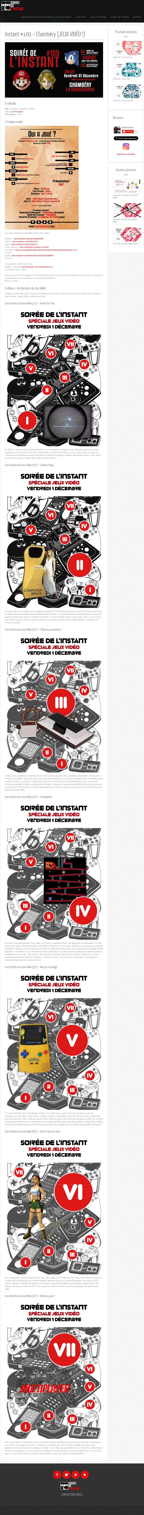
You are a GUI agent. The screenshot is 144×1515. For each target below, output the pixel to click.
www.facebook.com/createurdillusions (37, 267)
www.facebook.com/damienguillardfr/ (28, 239)
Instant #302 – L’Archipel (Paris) (121, 79)
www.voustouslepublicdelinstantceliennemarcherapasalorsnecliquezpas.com (46, 250)
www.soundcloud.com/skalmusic (24, 244)
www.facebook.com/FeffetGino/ (25, 241)
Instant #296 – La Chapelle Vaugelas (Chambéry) (126, 243)
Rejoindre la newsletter (126, 154)
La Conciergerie (16, 112)
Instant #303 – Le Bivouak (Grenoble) (123, 100)
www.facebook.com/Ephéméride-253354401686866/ (32, 255)
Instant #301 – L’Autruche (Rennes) (123, 57)
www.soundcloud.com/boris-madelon (34, 247)
